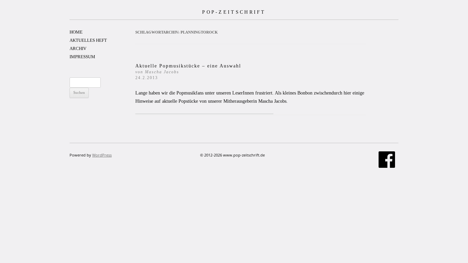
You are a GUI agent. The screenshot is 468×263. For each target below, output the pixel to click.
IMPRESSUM (82, 56)
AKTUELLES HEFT (88, 40)
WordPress (102, 155)
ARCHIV (78, 48)
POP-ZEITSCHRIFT (234, 12)
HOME (76, 32)
